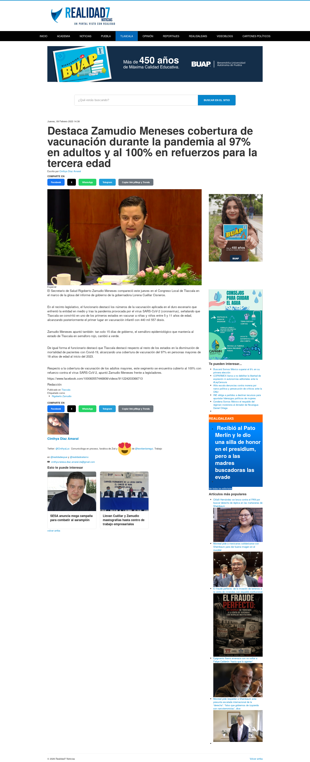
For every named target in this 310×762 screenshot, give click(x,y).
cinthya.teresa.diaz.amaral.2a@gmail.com (73, 461)
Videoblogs (225, 36)
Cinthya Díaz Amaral (70, 171)
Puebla (106, 36)
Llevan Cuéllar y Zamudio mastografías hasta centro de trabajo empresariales (123, 520)
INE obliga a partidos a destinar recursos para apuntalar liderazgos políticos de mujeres (237, 396)
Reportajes (171, 36)
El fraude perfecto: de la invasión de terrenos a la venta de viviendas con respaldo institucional (237, 590)
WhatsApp (87, 182)
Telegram (107, 182)
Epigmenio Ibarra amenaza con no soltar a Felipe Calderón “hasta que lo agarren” (235, 659)
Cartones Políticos (256, 36)
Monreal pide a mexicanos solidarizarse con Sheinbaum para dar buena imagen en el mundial (236, 547)
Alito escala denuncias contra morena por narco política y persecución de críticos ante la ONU (237, 388)
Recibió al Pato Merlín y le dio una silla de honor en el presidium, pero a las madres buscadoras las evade (238, 452)
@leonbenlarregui (144, 448)
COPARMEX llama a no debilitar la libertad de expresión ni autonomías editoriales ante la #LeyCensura (237, 379)
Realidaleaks (198, 36)
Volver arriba (256, 758)
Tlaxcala (126, 36)
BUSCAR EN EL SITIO (217, 100)
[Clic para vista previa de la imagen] (124, 237)
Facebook (56, 182)
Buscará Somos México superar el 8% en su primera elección (236, 370)
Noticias (85, 36)
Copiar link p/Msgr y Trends (136, 182)
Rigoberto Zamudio (61, 396)
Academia (63, 36)
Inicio (43, 36)
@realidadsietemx (79, 457)
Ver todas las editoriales (220, 488)
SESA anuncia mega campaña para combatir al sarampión (71, 518)
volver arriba (53, 530)
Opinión (148, 36)
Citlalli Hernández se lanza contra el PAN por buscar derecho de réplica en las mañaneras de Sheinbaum (237, 503)
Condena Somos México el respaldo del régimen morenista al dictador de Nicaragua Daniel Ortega (235, 405)
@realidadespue (59, 457)
